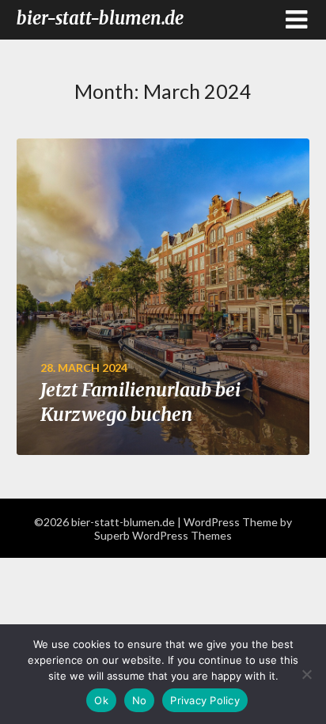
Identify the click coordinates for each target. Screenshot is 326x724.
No (139, 700)
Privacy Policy (205, 700)
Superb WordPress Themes (163, 535)
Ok (101, 700)
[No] (306, 674)
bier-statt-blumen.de (100, 18)
